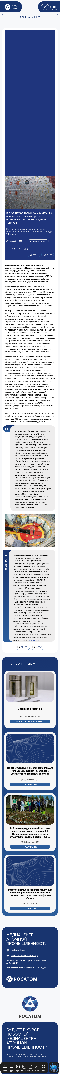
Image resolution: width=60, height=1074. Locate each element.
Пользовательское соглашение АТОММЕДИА (26, 968)
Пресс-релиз (30, 785)
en (54, 6)
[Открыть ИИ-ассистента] (54, 1067)
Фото (39, 647)
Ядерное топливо (38, 241)
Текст (24, 647)
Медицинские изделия (30, 708)
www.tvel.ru (34, 640)
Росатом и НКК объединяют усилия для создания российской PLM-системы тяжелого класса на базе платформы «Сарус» (30, 894)
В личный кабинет (30, 17)
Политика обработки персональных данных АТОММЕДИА (26, 961)
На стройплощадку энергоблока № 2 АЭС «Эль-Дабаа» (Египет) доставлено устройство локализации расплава (30, 771)
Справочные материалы (29, 721)
